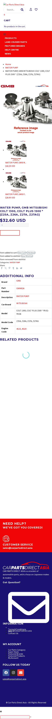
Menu (4, 34)
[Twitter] (6, 268)
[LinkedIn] (17, 268)
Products (11, 38)
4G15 (18, 328)
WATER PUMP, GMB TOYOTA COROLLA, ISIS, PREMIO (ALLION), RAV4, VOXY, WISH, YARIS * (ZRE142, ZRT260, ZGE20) (11, 383)
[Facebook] (2, 268)
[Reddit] (21, 268)
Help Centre (12, 50)
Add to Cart (10, 233)
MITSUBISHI (21, 303)
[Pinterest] (9, 268)
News (8, 54)
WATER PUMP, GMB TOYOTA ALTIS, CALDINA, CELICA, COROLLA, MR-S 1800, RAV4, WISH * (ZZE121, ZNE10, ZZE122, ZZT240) (11, 479)
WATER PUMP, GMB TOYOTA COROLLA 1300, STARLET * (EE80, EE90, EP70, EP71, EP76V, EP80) (39, 382)
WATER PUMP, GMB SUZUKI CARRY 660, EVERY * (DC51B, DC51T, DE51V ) (39, 476)
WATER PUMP (11, 67)
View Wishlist (27, 256)
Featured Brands (15, 46)
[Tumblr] (13, 268)
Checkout (31, 252)
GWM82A (20, 288)
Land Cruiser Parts (16, 42)
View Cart (21, 252)
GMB (18, 280)
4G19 (24, 328)
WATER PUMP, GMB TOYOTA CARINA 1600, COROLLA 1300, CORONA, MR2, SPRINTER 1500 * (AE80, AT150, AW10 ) (40, 429)
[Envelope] (20, 672)
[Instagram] (13, 672)
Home (8, 64)
